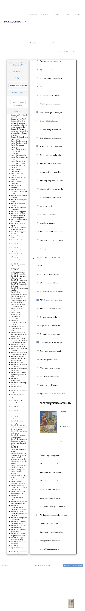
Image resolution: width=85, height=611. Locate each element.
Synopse (66, 14)
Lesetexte (56, 14)
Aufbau (17, 78)
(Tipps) (20, 92)
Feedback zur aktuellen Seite (73, 565)
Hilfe (42, 43)
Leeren (22, 102)
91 (37, 112)
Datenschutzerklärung (42, 565)
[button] (23, 85)
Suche (14, 92)
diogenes (47, 300)
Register (76, 14)
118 (37, 342)
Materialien (33, 43)
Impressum (5, 565)
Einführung (33, 14)
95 (37, 146)
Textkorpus (45, 14)
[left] (33, 258)
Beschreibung (17, 71)
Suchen (14, 102)
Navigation (17, 111)
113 (37, 300)
